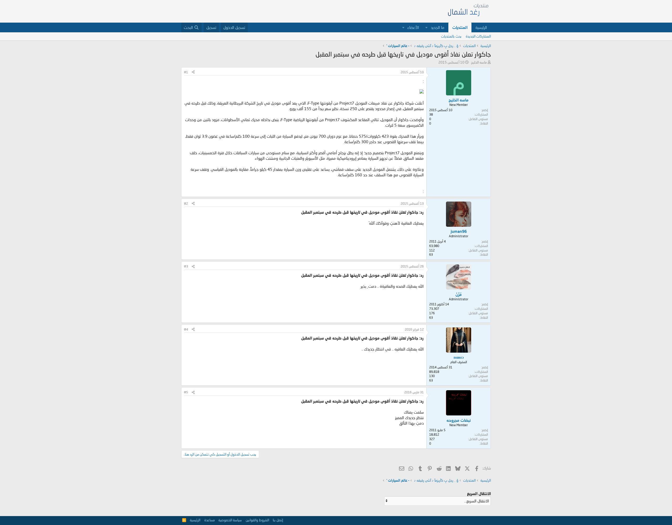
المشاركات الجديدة (478, 36)
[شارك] (193, 72)
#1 (186, 72)
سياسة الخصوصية (230, 520)
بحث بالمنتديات (451, 36)
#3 (186, 266)
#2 (186, 203)
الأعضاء (413, 27)
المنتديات (460, 27)
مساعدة (209, 520)
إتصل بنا (278, 520)
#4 (186, 329)
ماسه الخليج (479, 62)
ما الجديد (437, 27)
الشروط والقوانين (257, 520)
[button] (426, 27)
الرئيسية (481, 27)
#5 (186, 392)
